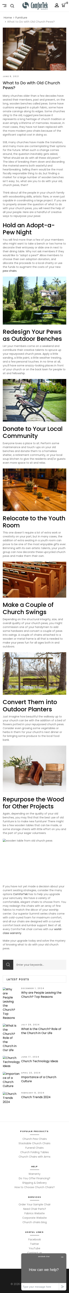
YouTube (34, 1248)
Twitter (34, 1244)
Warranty (34, 1174)
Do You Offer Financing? (34, 1178)
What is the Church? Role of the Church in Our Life (41, 1031)
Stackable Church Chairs (34, 1143)
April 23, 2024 (31, 1072)
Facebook (34, 1239)
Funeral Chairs (34, 1148)
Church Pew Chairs (34, 1139)
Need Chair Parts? (34, 1209)
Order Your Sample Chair (35, 1204)
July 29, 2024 (30, 1024)
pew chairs (10, 271)
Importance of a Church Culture (38, 1079)
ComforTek (20, 894)
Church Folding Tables (34, 1152)
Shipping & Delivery (34, 1183)
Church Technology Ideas (39, 1061)
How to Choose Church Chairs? (35, 1187)
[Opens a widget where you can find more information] (44, 1272)
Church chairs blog (34, 1222)
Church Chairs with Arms (34, 1157)
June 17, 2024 (30, 1057)
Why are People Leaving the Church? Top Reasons (41, 995)
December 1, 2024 (32, 988)
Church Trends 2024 (36, 1097)
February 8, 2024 (33, 1092)
